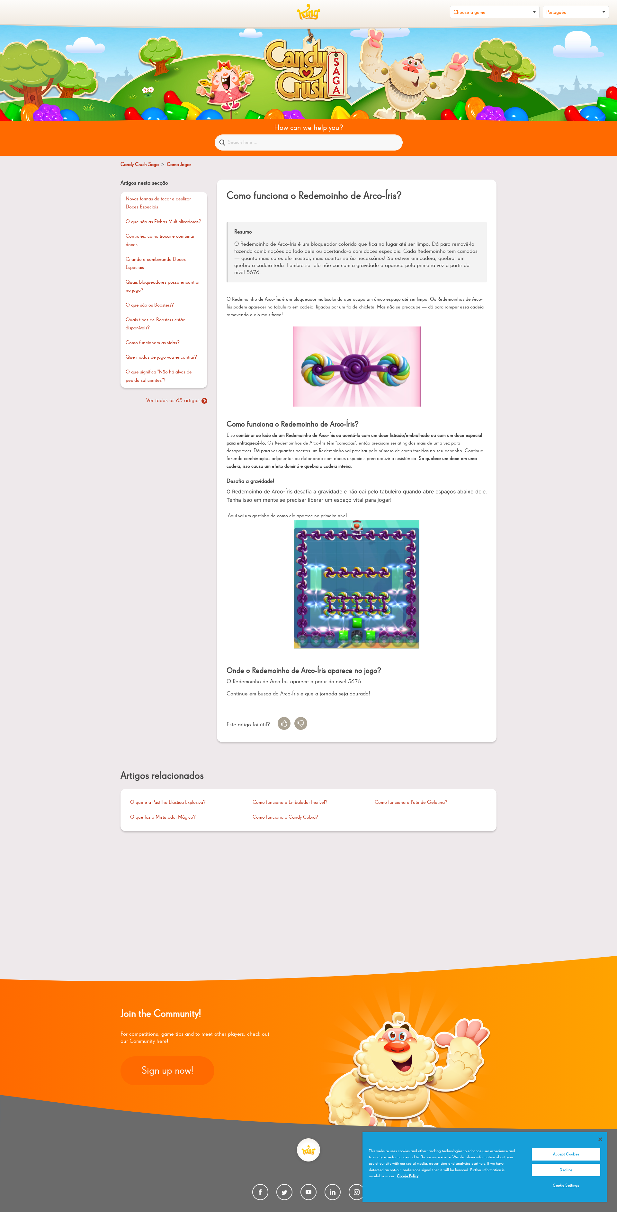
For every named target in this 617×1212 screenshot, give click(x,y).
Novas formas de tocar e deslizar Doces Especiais (158, 203)
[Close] (600, 1139)
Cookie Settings (566, 1185)
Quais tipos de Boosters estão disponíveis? (155, 324)
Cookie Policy (407, 1176)
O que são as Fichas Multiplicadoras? (163, 222)
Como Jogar (179, 164)
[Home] (308, 12)
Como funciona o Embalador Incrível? (290, 802)
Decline (565, 1170)
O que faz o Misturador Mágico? (163, 817)
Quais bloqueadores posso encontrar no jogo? (163, 286)
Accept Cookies (566, 1154)
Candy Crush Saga (140, 164)
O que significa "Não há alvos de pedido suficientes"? (159, 376)
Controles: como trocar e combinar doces (160, 240)
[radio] (284, 723)
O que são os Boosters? (150, 305)
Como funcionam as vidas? (153, 342)
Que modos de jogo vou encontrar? (161, 357)
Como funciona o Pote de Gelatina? (411, 802)
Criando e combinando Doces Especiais (156, 264)
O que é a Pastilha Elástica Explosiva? (168, 802)
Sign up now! (167, 1071)
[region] (484, 1167)
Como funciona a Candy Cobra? (285, 817)
